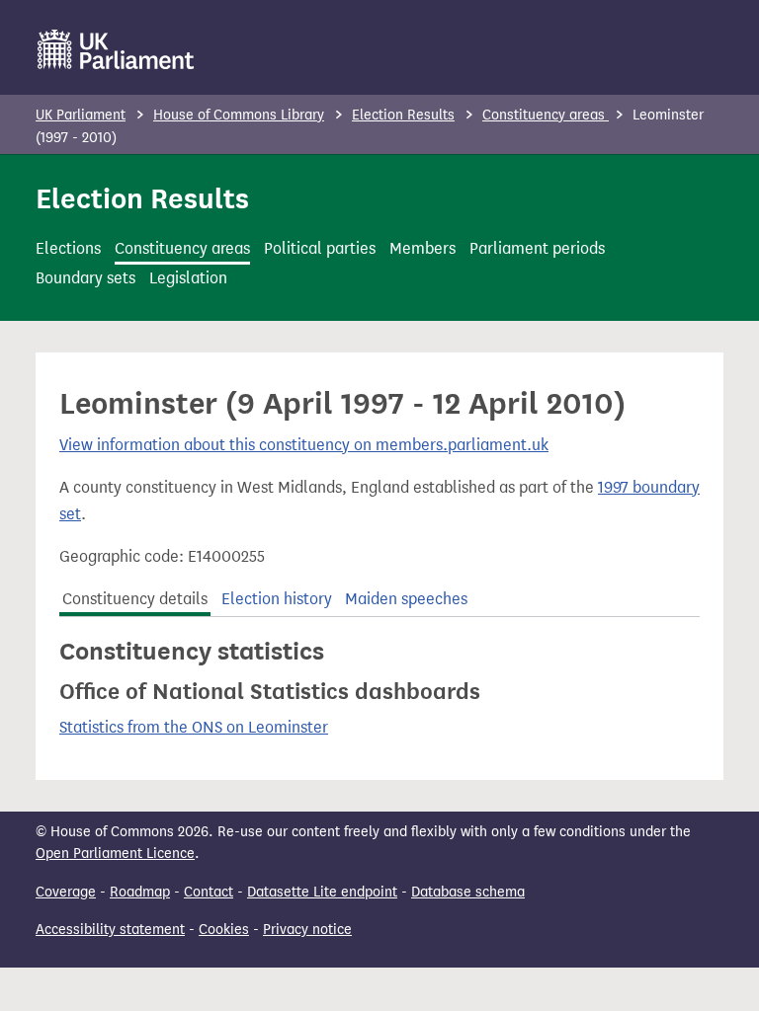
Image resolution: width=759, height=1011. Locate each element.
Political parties (320, 248)
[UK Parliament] (116, 49)
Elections (68, 248)
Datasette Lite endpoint (322, 892)
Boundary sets (85, 278)
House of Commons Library (238, 115)
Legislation (188, 278)
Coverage (66, 892)
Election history (276, 598)
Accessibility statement (110, 929)
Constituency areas (545, 115)
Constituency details (135, 598)
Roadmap (140, 892)
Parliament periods (537, 248)
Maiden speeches (406, 598)
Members (422, 248)
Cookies (224, 929)
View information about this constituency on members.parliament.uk (303, 444)
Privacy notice (307, 929)
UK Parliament (81, 115)
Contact (208, 892)
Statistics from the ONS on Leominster (193, 727)
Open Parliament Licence (115, 853)
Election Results (403, 115)
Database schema (468, 892)
